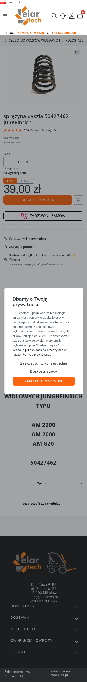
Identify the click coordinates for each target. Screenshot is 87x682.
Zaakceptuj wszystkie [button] (43, 381)
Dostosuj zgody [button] (43, 371)
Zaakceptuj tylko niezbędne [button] (43, 363)
